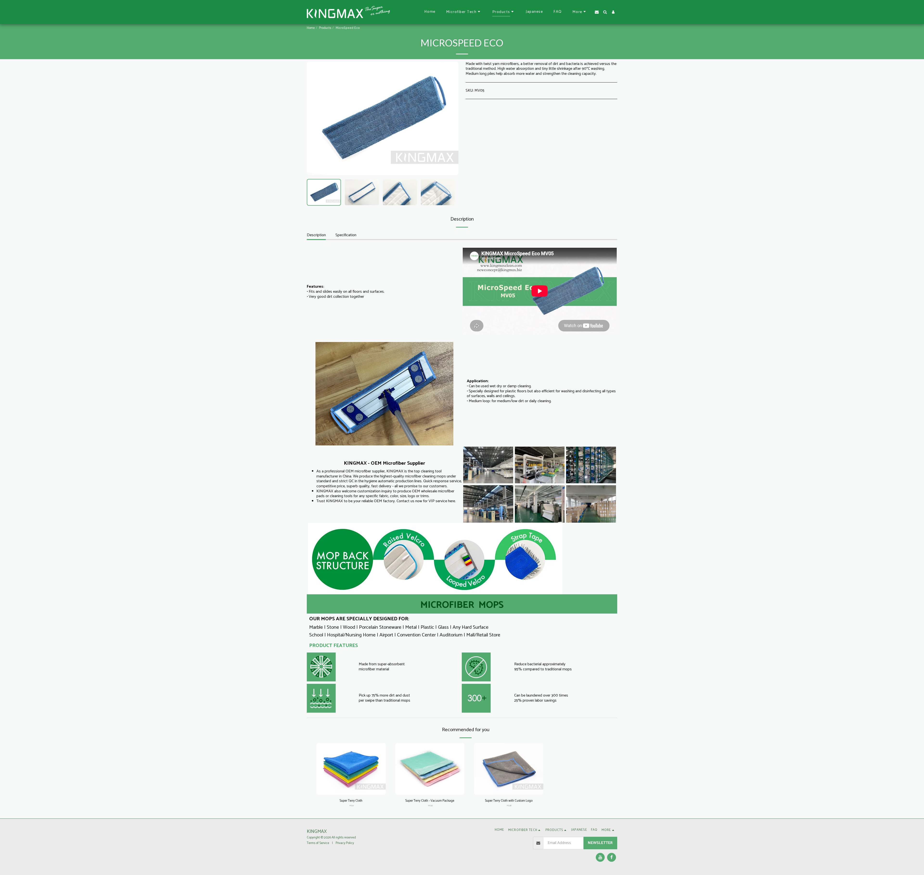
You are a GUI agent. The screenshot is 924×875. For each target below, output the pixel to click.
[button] (464, 12)
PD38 (509, 805)
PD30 (430, 805)
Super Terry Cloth (351, 801)
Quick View (351, 789)
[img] (351, 769)
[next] (450, 118)
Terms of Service (318, 843)
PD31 (351, 805)
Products (325, 28)
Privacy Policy (345, 843)
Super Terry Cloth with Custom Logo (509, 801)
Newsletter (600, 843)
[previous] (314, 118)
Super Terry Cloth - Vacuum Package (429, 801)
